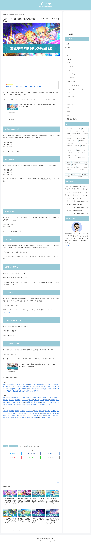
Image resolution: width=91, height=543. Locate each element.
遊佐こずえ (29, 386)
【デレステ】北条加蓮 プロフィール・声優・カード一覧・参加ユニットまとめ (76, 212)
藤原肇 (56, 397)
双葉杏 (18, 389)
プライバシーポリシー (42, 538)
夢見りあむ (42, 417)
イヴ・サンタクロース (31, 417)
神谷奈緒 (16, 397)
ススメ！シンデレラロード (75, 89)
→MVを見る (6, 312)
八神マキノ (25, 400)
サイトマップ (51, 538)
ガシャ (68, 92)
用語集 (68, 111)
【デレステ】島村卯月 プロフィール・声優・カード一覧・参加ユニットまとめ (76, 188)
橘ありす (11, 400)
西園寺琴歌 (12, 389)
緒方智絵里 (47, 384)
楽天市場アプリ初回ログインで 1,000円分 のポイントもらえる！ (24, 86)
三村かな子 (32, 384)
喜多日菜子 (48, 415)
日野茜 (8, 415)
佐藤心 (17, 417)
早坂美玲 (9, 391)
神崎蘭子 (52, 400)
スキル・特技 (70, 96)
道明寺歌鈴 (25, 389)
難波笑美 (55, 415)
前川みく (43, 386)
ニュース (69, 100)
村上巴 (12, 417)
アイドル (6, 446)
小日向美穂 (39, 384)
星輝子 (15, 413)
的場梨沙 (31, 413)
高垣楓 (47, 400)
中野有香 (11, 384)
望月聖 (28, 404)
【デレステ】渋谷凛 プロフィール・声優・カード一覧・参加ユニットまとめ (76, 194)
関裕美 (11, 386)
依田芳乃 (37, 413)
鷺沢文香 (17, 400)
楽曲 (16, 446)
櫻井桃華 (5, 386)
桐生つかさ (22, 404)
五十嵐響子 (54, 384)
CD (67, 51)
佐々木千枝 (43, 397)
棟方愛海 (16, 386)
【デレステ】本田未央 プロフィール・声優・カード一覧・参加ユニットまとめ (76, 200)
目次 (10, 119)
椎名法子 (25, 384)
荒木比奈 (29, 397)
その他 (67, 44)
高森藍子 (11, 411)
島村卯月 (5, 384)
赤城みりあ (29, 411)
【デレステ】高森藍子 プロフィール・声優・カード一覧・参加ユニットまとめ (76, 206)
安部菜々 (37, 389)
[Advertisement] (31, 69)
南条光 (22, 417)
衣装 (68, 115)
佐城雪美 (9, 402)
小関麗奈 (9, 413)
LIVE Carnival (72, 66)
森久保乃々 (44, 402)
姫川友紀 (41, 411)
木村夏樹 (22, 411)
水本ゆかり (18, 384)
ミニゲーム (70, 104)
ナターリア (28, 415)
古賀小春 (43, 389)
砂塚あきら (42, 404)
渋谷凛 (5, 397)
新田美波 (5, 400)
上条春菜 (22, 397)
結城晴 (10, 404)
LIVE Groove (71, 70)
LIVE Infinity (71, 74)
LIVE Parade (71, 78)
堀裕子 (26, 413)
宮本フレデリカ (52, 386)
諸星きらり (15, 415)
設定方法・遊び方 (72, 119)
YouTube (67, 245)
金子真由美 (36, 446)
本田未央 (5, 411)
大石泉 (38, 402)
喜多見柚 (47, 411)
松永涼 (42, 400)
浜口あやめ (6, 417)
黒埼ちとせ (29, 391)
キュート (21, 446)
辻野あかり (22, 391)
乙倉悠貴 (15, 391)
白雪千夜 (36, 391)
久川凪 (48, 417)
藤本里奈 (22, 386)
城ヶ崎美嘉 (50, 413)
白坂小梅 (15, 402)
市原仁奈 (41, 415)
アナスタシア (52, 402)
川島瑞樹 (10, 397)
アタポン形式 (72, 81)
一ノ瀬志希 (37, 386)
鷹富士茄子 (34, 404)
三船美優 (50, 397)
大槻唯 (36, 411)
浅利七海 (36, 400)
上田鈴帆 (53, 411)
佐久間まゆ (51, 389)
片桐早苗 (20, 413)
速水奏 (33, 402)
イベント (69, 63)
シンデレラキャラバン (74, 85)
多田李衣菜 (36, 397)
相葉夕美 (43, 413)
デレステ (11, 446)
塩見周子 (21, 402)
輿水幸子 (31, 389)
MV (67, 55)
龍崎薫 (17, 411)
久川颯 (48, 404)
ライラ (31, 400)
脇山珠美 (27, 402)
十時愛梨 (21, 415)
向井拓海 (35, 415)
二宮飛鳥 (15, 404)
